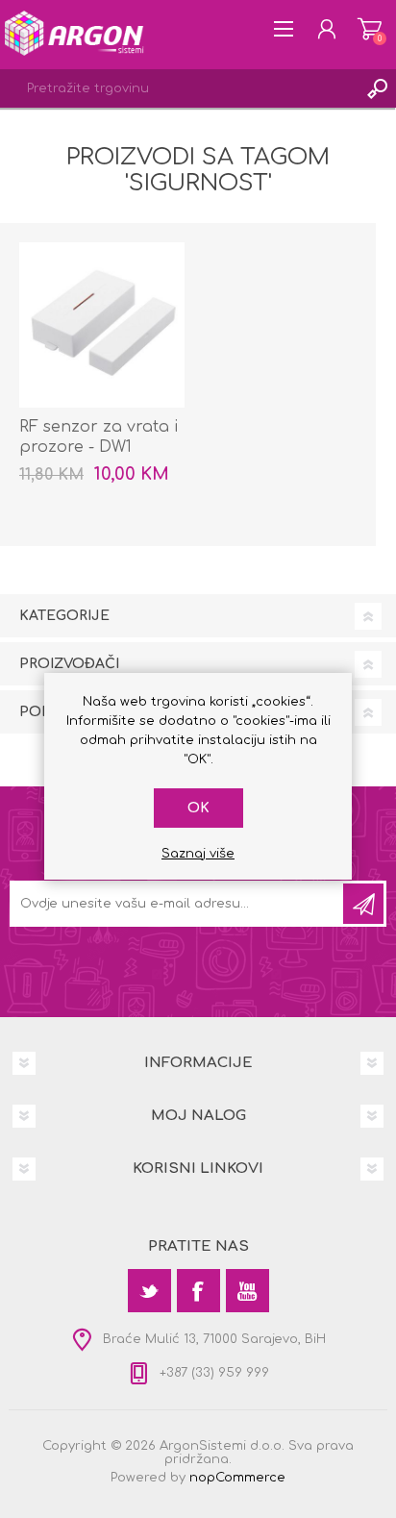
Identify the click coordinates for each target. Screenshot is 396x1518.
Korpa (369, 29)
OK (198, 808)
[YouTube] (247, 1290)
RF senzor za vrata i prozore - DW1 (98, 437)
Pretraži (377, 88)
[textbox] (178, 88)
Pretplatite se (363, 903)
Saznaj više (198, 853)
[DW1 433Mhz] (102, 325)
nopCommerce (237, 1477)
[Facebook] (198, 1290)
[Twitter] (149, 1290)
